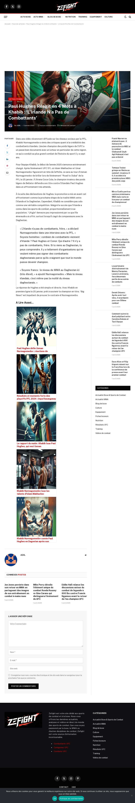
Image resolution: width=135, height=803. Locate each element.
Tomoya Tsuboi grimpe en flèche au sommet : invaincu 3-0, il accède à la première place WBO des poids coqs (121, 174)
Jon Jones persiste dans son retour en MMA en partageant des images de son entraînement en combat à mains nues (17, 590)
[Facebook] (7, 145)
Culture (108, 17)
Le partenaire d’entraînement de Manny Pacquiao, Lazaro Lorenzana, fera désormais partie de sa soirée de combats (120, 274)
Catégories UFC (61, 747)
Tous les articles (18, 24)
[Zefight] (67, 6)
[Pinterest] (7, 166)
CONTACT (63, 787)
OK (55, 798)
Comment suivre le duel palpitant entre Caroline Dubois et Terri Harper (121, 318)
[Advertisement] (67, 47)
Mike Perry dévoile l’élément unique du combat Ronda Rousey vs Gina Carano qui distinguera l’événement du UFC (45, 591)
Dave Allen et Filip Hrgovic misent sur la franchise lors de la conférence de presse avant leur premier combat (121, 368)
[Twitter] (7, 152)
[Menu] (5, 17)
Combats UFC (60, 751)
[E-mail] (7, 172)
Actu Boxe (25, 17)
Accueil (7, 24)
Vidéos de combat (102, 433)
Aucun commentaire (48, 125)
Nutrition (70, 17)
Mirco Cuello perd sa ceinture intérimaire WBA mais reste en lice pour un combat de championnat (121, 197)
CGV (74, 787)
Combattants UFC (62, 744)
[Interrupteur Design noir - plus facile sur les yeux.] (125, 17)
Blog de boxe (54, 17)
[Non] (131, 795)
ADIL (19, 125)
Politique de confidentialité (71, 798)
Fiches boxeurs (101, 416)
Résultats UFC (101, 425)
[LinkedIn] (7, 159)
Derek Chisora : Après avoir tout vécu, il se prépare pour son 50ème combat (120, 297)
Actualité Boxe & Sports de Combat (110, 395)
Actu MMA (38, 17)
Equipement (96, 17)
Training (82, 17)
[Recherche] (129, 17)
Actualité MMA (15, 99)
